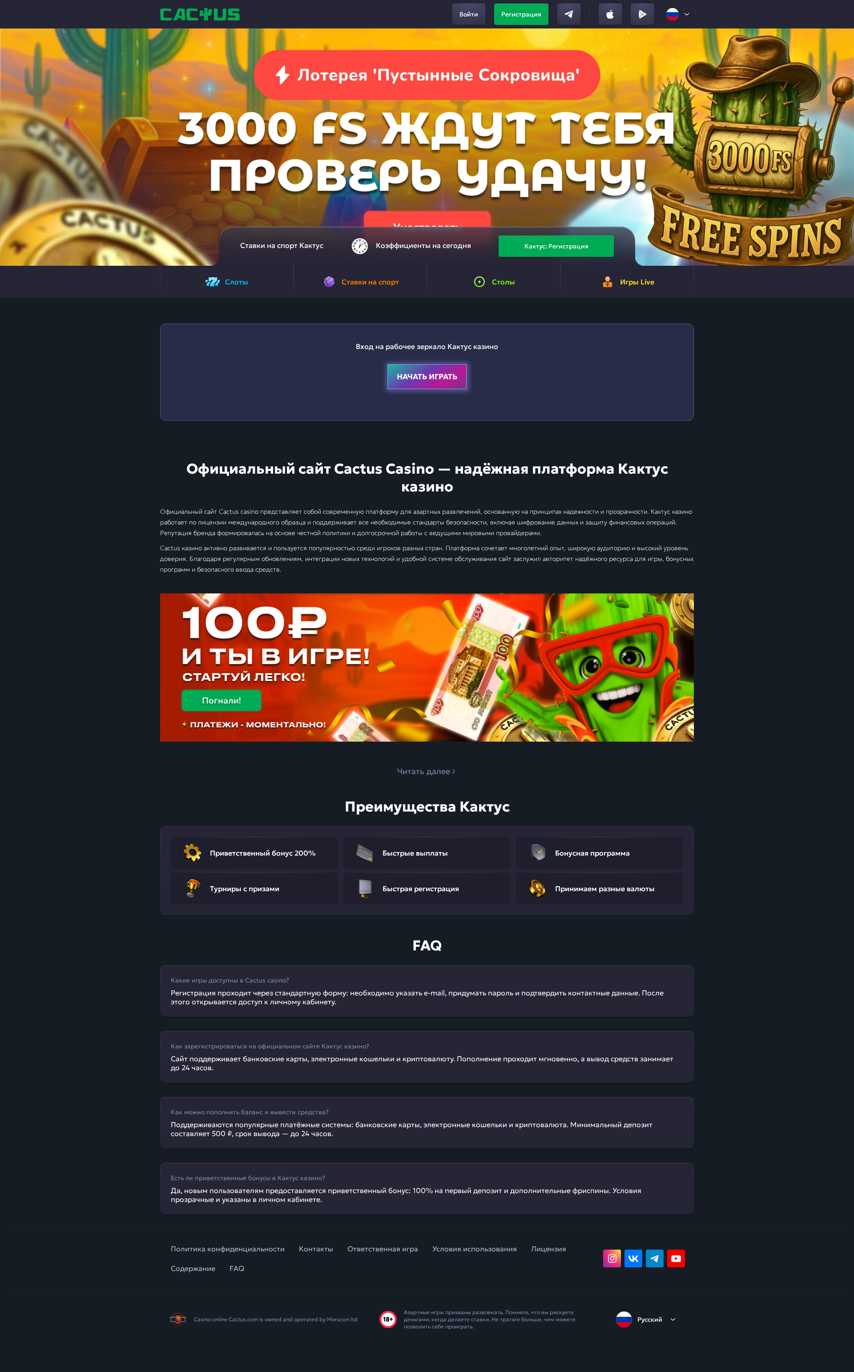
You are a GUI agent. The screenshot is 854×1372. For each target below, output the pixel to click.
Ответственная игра (382, 1248)
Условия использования (474, 1248)
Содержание (193, 1268)
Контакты (316, 1248)
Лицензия (548, 1248)
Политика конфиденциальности (228, 1248)
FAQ (237, 1268)
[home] (201, 14)
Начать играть (427, 377)
